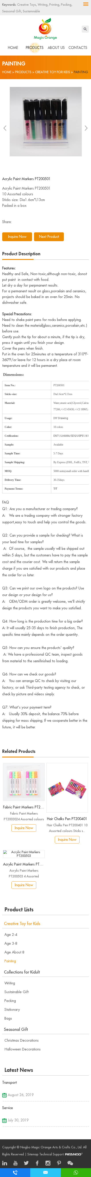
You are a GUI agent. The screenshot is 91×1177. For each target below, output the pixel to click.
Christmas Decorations (21, 1040)
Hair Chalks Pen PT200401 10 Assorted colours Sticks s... (67, 828)
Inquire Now (17, 237)
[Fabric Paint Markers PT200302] (24, 782)
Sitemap (32, 1154)
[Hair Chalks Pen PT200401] (67, 788)
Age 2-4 (10, 934)
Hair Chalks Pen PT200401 (67, 819)
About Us (56, 48)
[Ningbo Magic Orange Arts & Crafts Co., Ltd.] (45, 27)
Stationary (12, 1009)
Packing (65, 4)
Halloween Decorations (22, 1049)
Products (35, 48)
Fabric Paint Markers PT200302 (24, 807)
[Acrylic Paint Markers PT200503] (24, 854)
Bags (8, 1018)
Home (13, 48)
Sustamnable (31, 11)
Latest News (19, 1070)
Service (7, 1108)
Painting (81, 72)
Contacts (77, 48)
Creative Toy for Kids (52, 72)
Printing (53, 4)
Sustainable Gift (16, 992)
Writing (42, 4)
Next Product (49, 237)
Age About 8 (14, 952)
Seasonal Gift (11, 11)
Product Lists (19, 909)
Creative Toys (26, 4)
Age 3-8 (10, 943)
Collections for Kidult (22, 972)
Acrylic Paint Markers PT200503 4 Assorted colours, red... (24, 874)
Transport (9, 1082)
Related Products (18, 751)
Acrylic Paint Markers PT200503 (24, 864)
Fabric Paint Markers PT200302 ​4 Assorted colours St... (24, 817)
